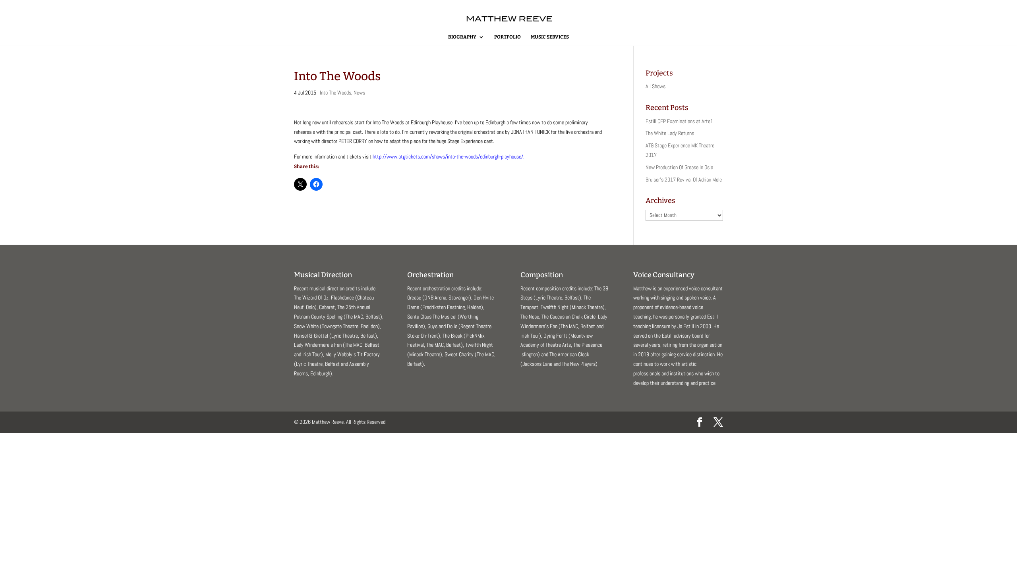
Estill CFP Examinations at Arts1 (679, 121)
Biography (462, 37)
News (359, 92)
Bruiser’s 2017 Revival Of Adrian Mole (684, 179)
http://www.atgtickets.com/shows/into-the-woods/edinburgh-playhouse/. (448, 156)
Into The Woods (335, 92)
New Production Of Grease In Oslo (679, 167)
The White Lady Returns (670, 133)
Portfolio (507, 37)
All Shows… (657, 86)
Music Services (550, 37)
